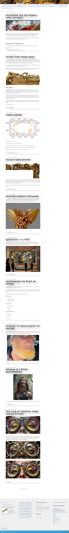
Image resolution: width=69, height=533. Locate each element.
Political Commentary (11, 49)
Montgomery (10, 6)
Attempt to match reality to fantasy (23, 327)
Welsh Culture (16, 49)
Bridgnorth (28, 4)
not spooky (19, 6)
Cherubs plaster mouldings (22, 196)
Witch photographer (5, 0)
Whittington (3, 8)
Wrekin (11, 8)
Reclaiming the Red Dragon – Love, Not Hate (22, 16)
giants (50, 4)
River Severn (31, 6)
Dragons (37, 4)
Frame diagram (14, 114)
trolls (60, 6)
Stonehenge (41, 510)
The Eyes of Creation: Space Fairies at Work (22, 412)
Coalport (28, 505)
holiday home (57, 502)
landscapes (62, 4)
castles (31, 4)
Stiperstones (44, 6)
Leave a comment (14, 13)
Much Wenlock (14, 6)
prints (11, 510)
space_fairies (8, 404)
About (10, 3)
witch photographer (12, 404)
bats (20, 4)
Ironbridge (58, 4)
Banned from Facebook (15, 4)
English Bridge (41, 4)
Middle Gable (6, 6)
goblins (52, 4)
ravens (25, 6)
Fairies (45, 4)
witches (9, 8)
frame (9, 189)
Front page (2, 3)
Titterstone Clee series (56, 6)
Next (24, 488)
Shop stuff (14, 3)
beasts (22, 4)
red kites (27, 6)
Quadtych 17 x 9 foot (18, 239)
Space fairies (12, 107)
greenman (20, 508)
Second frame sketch (18, 159)
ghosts (48, 4)
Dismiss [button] (67, 531)
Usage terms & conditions (56, 517)
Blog (4, 3)
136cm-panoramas (6, 4)
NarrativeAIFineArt (12, 189)
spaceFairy (15, 189)
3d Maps (19, 502)
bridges (24, 4)
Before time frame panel (20, 57)
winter (6, 8)
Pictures (7, 3)
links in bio (55, 510)
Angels (28, 502)
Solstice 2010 (40, 6)
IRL (8, 49)
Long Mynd (67, 4)
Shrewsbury (35, 6)
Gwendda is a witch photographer (17, 370)
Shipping (54, 516)
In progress (9, 107)
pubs (23, 6)
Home (3, 11)
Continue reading (8, 47)
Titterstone (51, 6)
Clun (25, 505)
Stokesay (47, 6)
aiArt (7, 189)
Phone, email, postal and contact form (58, 509)
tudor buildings (64, 6)
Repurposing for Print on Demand (21, 282)
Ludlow (3, 6)
